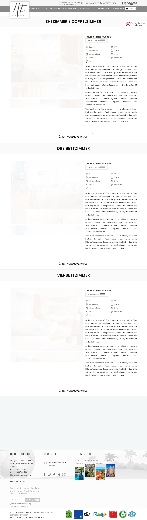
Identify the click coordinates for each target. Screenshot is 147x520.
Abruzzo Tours (98, 9)
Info (122, 9)
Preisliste (77, 9)
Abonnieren (32, 500)
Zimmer (34, 9)
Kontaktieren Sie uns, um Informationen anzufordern (72, 137)
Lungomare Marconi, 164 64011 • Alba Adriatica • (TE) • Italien (22, 463)
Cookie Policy (30, 517)
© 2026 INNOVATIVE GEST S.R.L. (22, 512)
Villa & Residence (112, 9)
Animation (53, 9)
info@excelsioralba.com (21, 475)
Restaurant (43, 9)
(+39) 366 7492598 (91, 3)
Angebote (86, 9)
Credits (40, 517)
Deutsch (130, 8)
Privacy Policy (16, 517)
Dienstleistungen (65, 9)
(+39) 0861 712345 (110, 3)
